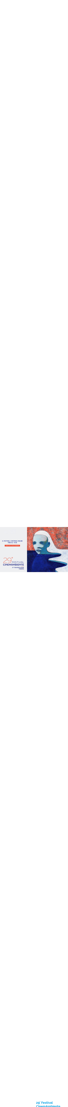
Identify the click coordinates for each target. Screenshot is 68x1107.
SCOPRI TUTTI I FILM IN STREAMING (12, 545)
